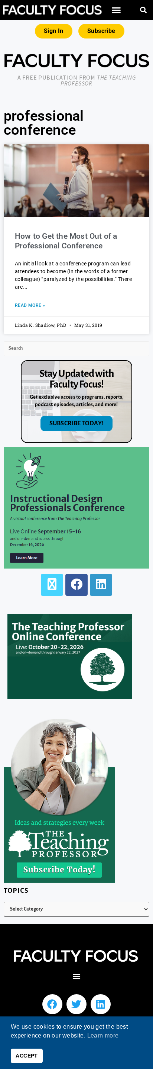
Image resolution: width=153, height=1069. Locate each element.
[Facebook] (76, 585)
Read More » (30, 305)
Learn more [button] (103, 1035)
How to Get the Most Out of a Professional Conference (66, 241)
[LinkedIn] (101, 585)
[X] (52, 585)
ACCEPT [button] (27, 1056)
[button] (116, 10)
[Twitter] (76, 1004)
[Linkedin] (101, 1004)
